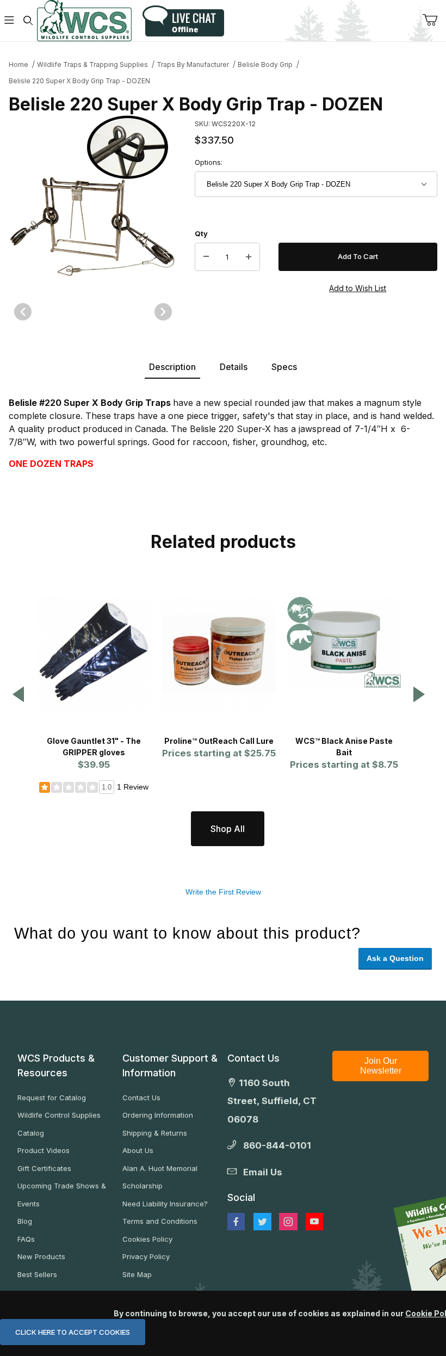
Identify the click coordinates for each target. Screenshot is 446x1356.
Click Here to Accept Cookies (72, 1332)
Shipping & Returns (154, 1133)
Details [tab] (233, 366)
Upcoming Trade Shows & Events (61, 1194)
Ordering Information (157, 1115)
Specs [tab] (284, 366)
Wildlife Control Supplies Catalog (59, 1124)
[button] (18, 695)
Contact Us (141, 1097)
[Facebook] (236, 1221)
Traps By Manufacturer (193, 64)
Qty (201, 233)
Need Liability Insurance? (165, 1203)
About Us (137, 1150)
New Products (41, 1256)
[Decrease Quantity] (206, 256)
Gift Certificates (44, 1168)
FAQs (26, 1239)
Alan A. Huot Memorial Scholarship (159, 1177)
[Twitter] (262, 1221)
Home (18, 64)
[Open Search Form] (27, 21)
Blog (24, 1221)
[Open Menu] (9, 21)
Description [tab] (172, 366)
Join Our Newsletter (380, 1065)
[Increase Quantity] (248, 256)
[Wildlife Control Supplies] (84, 20)
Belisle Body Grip (265, 64)
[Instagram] (288, 1221)
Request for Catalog (51, 1097)
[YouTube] (314, 1221)
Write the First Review (223, 891)
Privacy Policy (146, 1256)
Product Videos (43, 1150)
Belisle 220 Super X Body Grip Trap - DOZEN (79, 81)
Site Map (137, 1274)
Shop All (227, 828)
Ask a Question (395, 958)
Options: (208, 162)
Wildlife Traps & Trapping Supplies (92, 64)
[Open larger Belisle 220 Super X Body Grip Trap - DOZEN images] (93, 199)
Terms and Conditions (159, 1221)
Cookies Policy (147, 1239)
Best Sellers (37, 1274)
